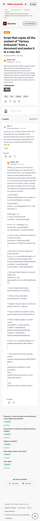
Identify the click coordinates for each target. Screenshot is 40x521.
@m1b (13, 167)
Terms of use (21, 508)
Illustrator (27, 10)
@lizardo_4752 (10, 131)
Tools (6, 96)
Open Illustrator (30, 23)
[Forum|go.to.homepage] (15, 4)
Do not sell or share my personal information (16, 515)
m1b (8, 126)
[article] (20, 141)
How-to (26, 96)
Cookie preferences (9, 511)
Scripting (18, 96)
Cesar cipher (8, 461)
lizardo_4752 (11, 60)
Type (11, 96)
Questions (7, 12)
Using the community (10, 508)
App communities (16, 10)
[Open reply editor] (20, 111)
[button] (4, 5)
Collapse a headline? (10, 441)
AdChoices (9, 518)
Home (6, 10)
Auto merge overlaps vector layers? (15, 451)
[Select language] (25, 4)
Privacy (29, 508)
